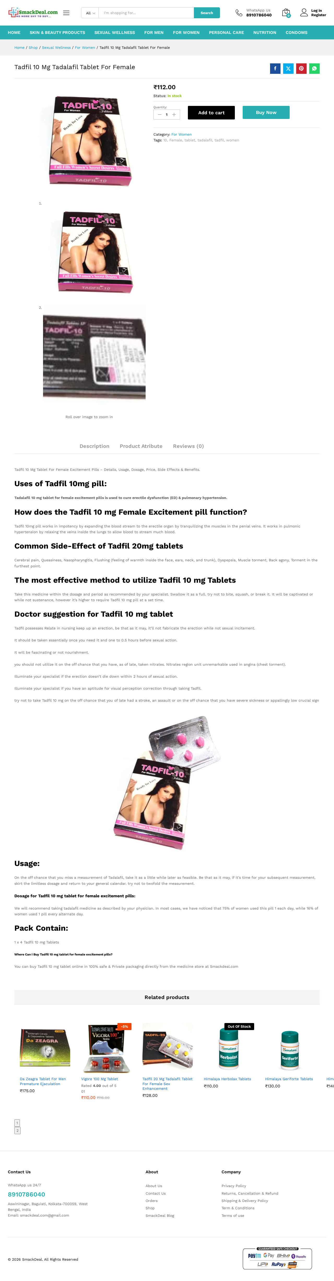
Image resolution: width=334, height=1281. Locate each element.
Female (175, 140)
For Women (186, 33)
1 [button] (17, 1123)
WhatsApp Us (258, 10)
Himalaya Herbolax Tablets (227, 1079)
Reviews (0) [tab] (188, 446)
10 (165, 140)
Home (14, 33)
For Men (154, 33)
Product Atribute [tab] (141, 446)
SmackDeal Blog (160, 1215)
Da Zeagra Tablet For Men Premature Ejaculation (43, 1081)
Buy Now (266, 112)
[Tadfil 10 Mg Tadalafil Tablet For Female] (275, 68)
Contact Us (156, 1193)
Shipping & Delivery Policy (245, 1201)
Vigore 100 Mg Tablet (99, 1079)
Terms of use (233, 1215)
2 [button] (17, 1130)
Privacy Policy (234, 1186)
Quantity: (160, 107)
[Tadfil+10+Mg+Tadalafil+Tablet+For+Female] (288, 68)
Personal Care (226, 33)
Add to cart (211, 112)
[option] (45, 1065)
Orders (152, 1201)
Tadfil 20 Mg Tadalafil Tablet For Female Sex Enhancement (167, 1083)
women (232, 140)
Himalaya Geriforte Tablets (289, 1079)
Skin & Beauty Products (57, 33)
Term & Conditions (238, 1208)
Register (318, 15)
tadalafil (205, 140)
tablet (189, 140)
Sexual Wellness (114, 33)
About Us (154, 1186)
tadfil (219, 140)
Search (207, 13)
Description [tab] (94, 446)
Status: (159, 96)
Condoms (296, 33)
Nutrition (264, 33)
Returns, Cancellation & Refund (250, 1193)
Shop (150, 1208)
